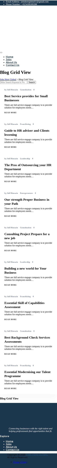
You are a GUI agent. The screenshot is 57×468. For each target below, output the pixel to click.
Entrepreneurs (26, 193)
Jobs (9, 59)
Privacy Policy (20, 462)
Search (32, 82)
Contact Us (12, 65)
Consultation (25, 90)
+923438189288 (29, 4)
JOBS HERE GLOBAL (37, 454)
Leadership (25, 158)
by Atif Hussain (11, 90)
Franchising (25, 124)
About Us (11, 62)
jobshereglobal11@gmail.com (35, 1)
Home (9, 56)
